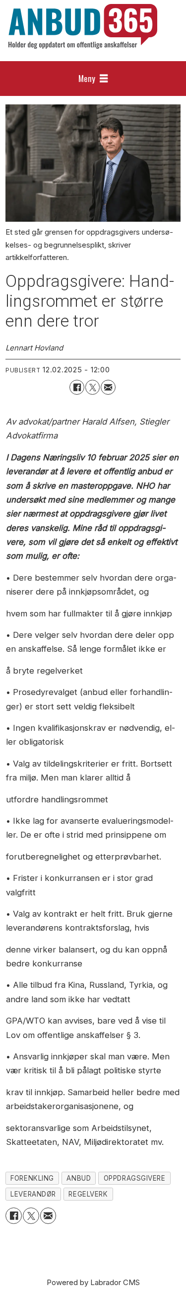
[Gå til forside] (82, 26)
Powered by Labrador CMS (93, 1282)
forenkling (32, 1178)
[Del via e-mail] (108, 387)
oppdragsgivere (134, 1178)
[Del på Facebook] (76, 387)
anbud (78, 1178)
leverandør (33, 1194)
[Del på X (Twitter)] (92, 387)
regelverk (88, 1194)
